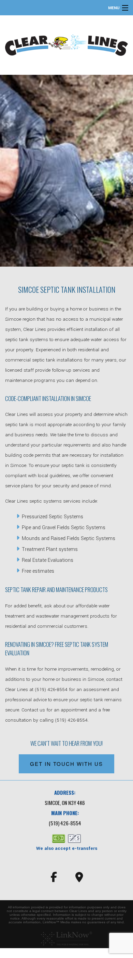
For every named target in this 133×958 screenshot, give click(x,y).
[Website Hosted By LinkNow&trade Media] (66, 938)
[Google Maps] (79, 879)
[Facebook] (54, 879)
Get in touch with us (66, 763)
